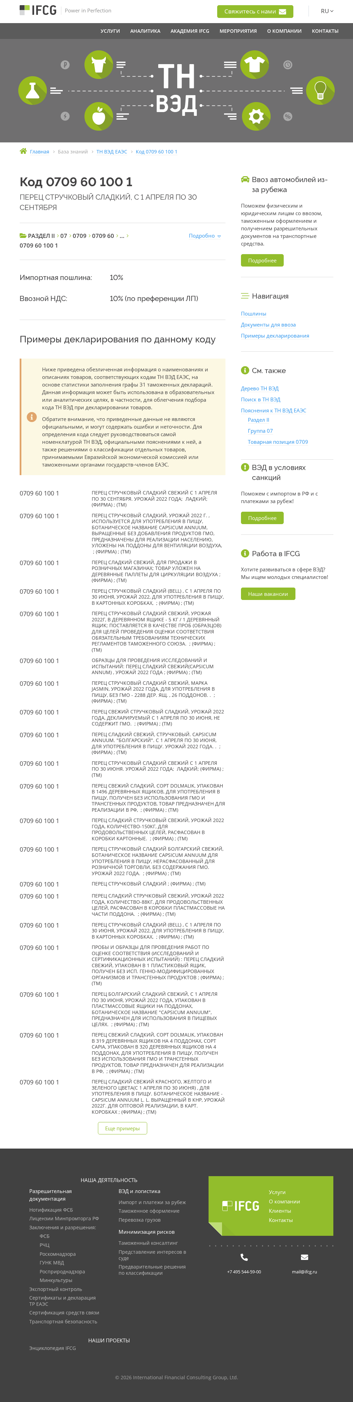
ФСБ (45, 1236)
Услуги (277, 1192)
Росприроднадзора (62, 1272)
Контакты (281, 1219)
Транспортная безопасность (63, 1322)
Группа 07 (260, 430)
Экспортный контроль (55, 1289)
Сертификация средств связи (64, 1313)
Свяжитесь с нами (251, 11)
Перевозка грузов (140, 1220)
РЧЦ (44, 1245)
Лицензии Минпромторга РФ (64, 1219)
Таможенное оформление (149, 1211)
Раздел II (258, 419)
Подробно (202, 235)
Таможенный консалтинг (148, 1243)
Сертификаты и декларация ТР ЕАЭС (62, 1301)
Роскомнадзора (58, 1254)
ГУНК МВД (52, 1263)
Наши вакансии (268, 593)
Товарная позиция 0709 (278, 441)
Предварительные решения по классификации (152, 1270)
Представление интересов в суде (152, 1255)
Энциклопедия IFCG (52, 1348)
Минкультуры (56, 1280)
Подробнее (262, 260)
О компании (284, 1201)
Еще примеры (122, 1128)
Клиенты (280, 1210)
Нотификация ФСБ (51, 1210)
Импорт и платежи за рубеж (152, 1202)
